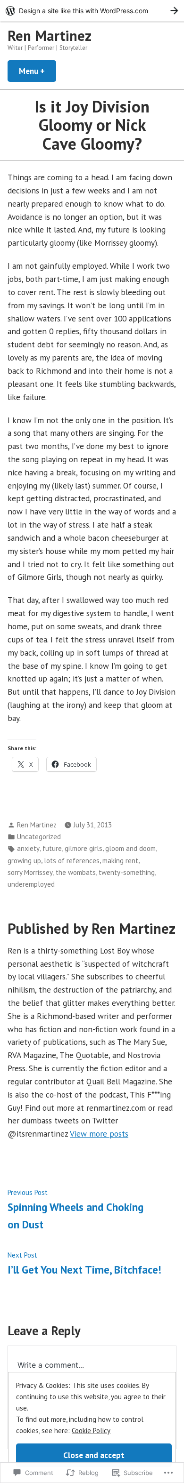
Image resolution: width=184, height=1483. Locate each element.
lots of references (72, 860)
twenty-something (127, 872)
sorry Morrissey (30, 872)
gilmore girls (83, 848)
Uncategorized (39, 836)
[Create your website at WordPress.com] (92, 10)
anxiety (28, 848)
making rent (120, 860)
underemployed (31, 884)
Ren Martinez (50, 35)
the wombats (76, 872)
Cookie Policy (91, 1430)
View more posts (99, 1133)
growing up (24, 860)
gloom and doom (130, 848)
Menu (37, 70)
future (52, 848)
